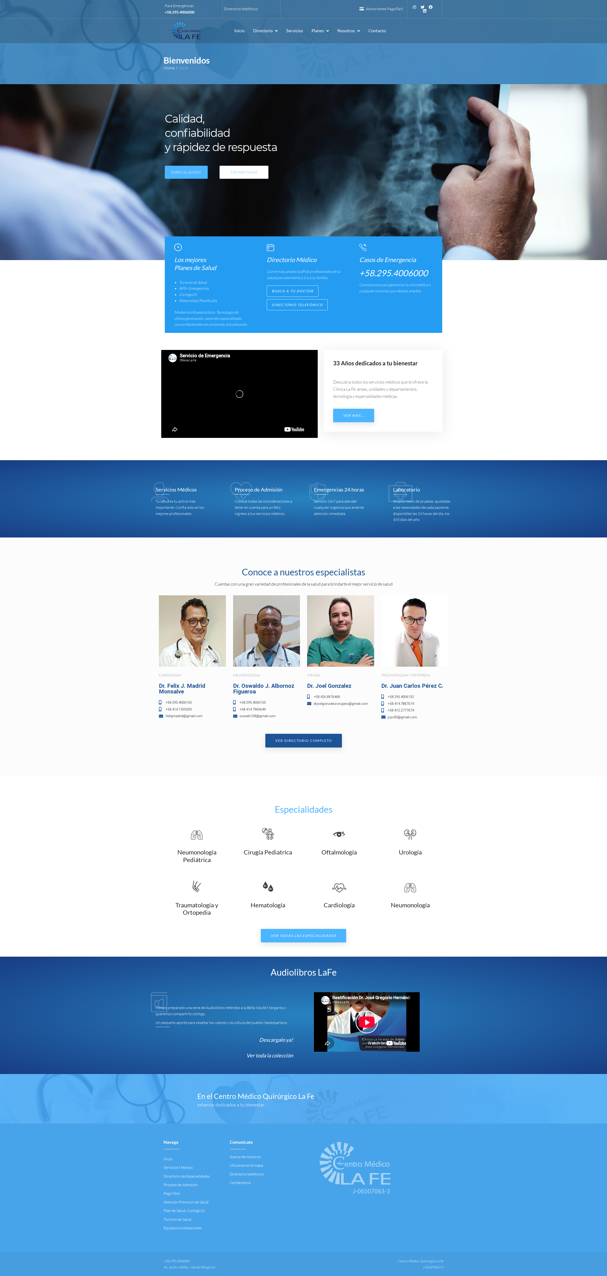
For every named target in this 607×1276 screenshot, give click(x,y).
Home (169, 67)
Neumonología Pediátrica (196, 855)
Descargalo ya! (276, 1040)
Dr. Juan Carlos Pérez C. (412, 686)
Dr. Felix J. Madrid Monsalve (182, 689)
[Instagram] (414, 7)
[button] (292, 291)
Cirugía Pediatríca (268, 852)
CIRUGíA (313, 675)
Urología (410, 852)
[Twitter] (422, 7)
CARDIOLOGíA (170, 675)
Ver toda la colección (269, 1055)
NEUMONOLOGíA (246, 675)
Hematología (268, 905)
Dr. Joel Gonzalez (329, 686)
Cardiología (339, 905)
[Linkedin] (425, 11)
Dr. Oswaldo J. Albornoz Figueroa (263, 689)
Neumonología (410, 905)
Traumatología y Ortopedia (196, 908)
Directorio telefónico (241, 8)
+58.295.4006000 (179, 12)
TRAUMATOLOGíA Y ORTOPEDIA (405, 675)
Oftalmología (339, 852)
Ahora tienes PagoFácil (383, 8)
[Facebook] (430, 7)
